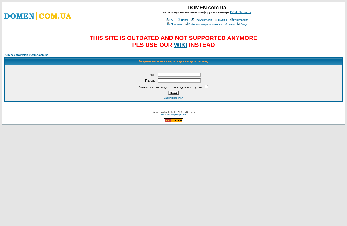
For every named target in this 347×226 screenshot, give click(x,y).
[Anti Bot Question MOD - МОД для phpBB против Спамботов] (173, 121)
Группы (222, 19)
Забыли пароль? (173, 97)
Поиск (184, 19)
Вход (244, 24)
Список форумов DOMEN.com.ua (26, 54)
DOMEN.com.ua (240, 12)
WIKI (180, 44)
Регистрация (240, 19)
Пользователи (203, 19)
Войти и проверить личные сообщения (211, 24)
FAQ (172, 19)
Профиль (176, 24)
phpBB (166, 112)
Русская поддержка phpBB (173, 114)
